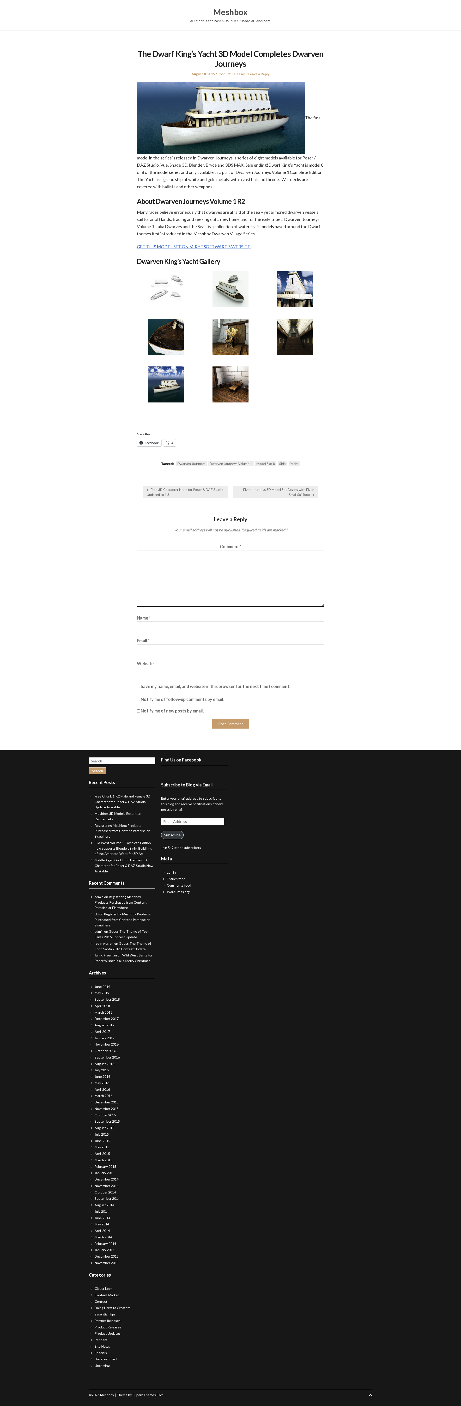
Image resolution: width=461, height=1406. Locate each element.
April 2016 (102, 1089)
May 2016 (102, 1083)
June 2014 (102, 1218)
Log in (171, 872)
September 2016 (107, 1057)
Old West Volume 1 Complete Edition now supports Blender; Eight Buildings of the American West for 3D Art (123, 848)
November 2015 (107, 1109)
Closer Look (103, 1288)
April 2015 (102, 1153)
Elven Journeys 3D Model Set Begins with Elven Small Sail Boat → (278, 492)
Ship (282, 464)
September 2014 (107, 1198)
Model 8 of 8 (265, 464)
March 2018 (103, 1012)
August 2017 (104, 1025)
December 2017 (107, 1018)
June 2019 (102, 987)
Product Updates (108, 1333)
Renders (101, 1340)
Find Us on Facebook (181, 759)
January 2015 (105, 1173)
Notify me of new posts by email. (172, 710)
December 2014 (107, 1179)
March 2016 (103, 1096)
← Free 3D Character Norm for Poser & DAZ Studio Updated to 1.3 (185, 492)
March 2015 (103, 1160)
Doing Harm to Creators (112, 1308)
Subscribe (172, 835)
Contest (101, 1301)
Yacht (294, 464)
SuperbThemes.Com (148, 1395)
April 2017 (102, 1031)
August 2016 (104, 1064)
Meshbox (230, 12)
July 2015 (102, 1134)
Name (144, 618)
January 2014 (105, 1250)
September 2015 (107, 1121)
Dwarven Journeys (191, 464)
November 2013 (107, 1263)
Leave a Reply (258, 74)
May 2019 (102, 993)
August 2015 (104, 1128)
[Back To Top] (370, 1394)
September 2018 (107, 999)
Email (143, 640)
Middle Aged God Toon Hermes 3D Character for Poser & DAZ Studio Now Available (124, 865)
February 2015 (105, 1166)
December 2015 (107, 1102)
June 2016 (102, 1076)
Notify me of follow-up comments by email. (182, 699)
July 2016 (102, 1070)
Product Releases (232, 74)
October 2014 (105, 1192)
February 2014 (105, 1244)
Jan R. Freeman (106, 955)
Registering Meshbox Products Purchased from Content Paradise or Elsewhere (122, 831)
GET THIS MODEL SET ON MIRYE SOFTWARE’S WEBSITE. (194, 246)
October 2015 (105, 1115)
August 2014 (104, 1205)
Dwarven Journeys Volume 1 (231, 464)
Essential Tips (105, 1314)
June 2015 (102, 1141)
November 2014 (107, 1186)
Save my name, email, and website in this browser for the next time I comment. (215, 686)
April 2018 (102, 1006)
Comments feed (179, 885)
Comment (230, 546)
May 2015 (102, 1147)
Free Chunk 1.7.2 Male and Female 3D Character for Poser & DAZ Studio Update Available (122, 801)
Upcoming (102, 1365)
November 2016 (107, 1044)
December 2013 (107, 1256)
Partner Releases (108, 1321)
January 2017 (105, 1038)
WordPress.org (178, 892)
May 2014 (102, 1224)
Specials (101, 1353)
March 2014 (103, 1237)
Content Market (107, 1295)
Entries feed (176, 879)
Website (145, 663)
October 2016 (105, 1051)
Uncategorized (106, 1359)
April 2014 (102, 1231)
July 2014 (102, 1211)
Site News (102, 1346)
